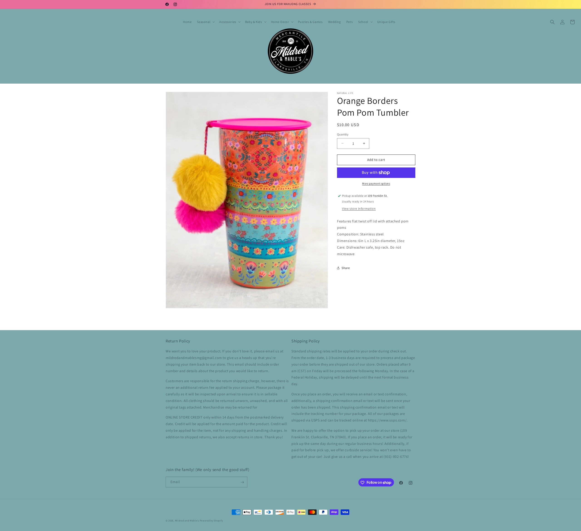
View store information (359, 209)
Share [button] (346, 268)
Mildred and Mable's (187, 520)
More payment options (376, 183)
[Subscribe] (242, 482)
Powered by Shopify (211, 520)
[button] (205, 22)
